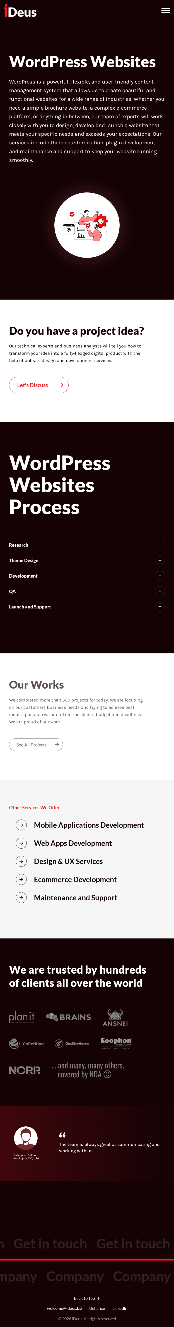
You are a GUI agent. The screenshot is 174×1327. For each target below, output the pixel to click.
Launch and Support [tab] (30, 606)
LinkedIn (119, 1309)
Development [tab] (23, 576)
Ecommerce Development (75, 879)
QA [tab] (12, 591)
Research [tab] (18, 545)
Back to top (84, 1299)
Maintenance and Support (75, 897)
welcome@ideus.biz (64, 1309)
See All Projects (31, 744)
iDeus (77, 1318)
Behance (97, 1309)
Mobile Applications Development (89, 824)
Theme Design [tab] (24, 560)
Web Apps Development (73, 843)
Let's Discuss (32, 385)
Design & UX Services (68, 861)
